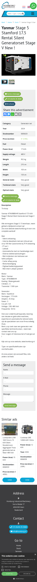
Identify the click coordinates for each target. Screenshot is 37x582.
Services (18, 551)
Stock (16, 22)
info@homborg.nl (19, 531)
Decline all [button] (27, 573)
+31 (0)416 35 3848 (14, 99)
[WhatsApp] (33, 6)
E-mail (5, 378)
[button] (18, 579)
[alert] (18, 567)
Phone (5, 386)
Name (5, 369)
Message (6, 394)
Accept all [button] (9, 573)
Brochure (10, 104)
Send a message (13, 94)
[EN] (28, 7)
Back (3, 22)
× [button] (35, 554)
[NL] (23, 7)
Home (10, 22)
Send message (10, 405)
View (10, 480)
